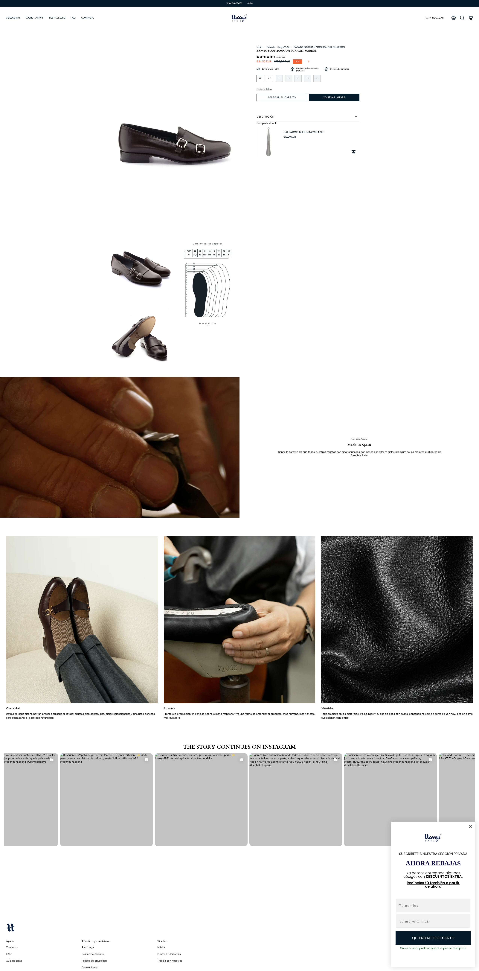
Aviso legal (88, 947)
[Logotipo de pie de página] (10, 927)
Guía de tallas (14, 960)
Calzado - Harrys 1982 (278, 47)
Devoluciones (90, 967)
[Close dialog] (470, 826)
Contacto (11, 947)
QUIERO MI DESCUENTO (433, 938)
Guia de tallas (264, 89)
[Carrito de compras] (470, 18)
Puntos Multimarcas (169, 954)
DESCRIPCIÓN (265, 116)
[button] (13, 17)
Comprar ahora (334, 97)
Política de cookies (93, 954)
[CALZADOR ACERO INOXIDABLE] (268, 142)
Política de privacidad (94, 960)
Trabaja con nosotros (169, 960)
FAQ (8, 954)
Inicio (259, 47)
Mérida (161, 947)
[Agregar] (353, 152)
